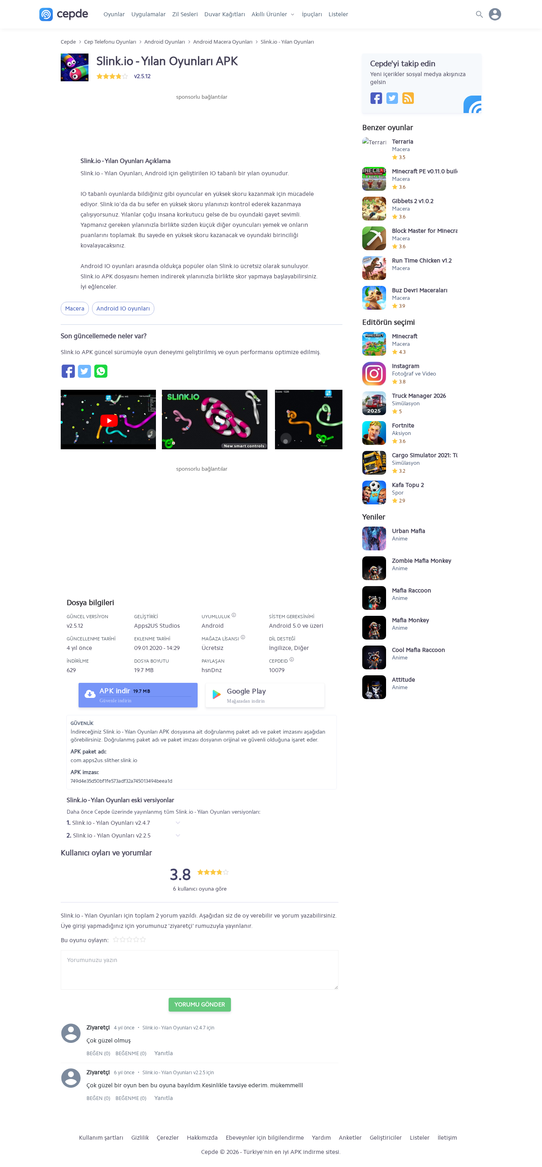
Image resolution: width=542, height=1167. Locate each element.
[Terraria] (374, 149)
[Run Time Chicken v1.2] (374, 268)
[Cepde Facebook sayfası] (376, 98)
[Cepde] (63, 14)
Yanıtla (163, 1053)
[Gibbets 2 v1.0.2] (374, 208)
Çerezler (168, 1137)
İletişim (447, 1137)
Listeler (338, 14)
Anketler (350, 1137)
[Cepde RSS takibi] (408, 98)
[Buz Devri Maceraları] (374, 298)
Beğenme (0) (130, 1053)
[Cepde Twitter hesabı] (392, 98)
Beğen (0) (98, 1053)
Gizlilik (140, 1137)
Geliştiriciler (386, 1137)
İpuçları (312, 14)
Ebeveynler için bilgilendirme (265, 1137)
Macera (75, 308)
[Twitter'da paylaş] (84, 371)
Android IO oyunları (123, 308)
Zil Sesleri (185, 14)
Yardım (321, 1137)
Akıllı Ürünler (269, 14)
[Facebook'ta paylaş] (68, 371)
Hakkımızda (202, 1137)
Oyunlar (114, 14)
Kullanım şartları (101, 1137)
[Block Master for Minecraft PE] (374, 238)
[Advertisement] (201, 125)
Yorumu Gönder (200, 1004)
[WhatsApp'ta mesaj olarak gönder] (100, 371)
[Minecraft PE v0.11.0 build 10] (374, 179)
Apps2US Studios (157, 625)
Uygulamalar (148, 14)
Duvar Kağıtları (224, 14)
